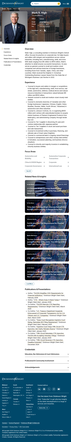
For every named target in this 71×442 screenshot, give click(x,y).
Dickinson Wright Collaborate (30, 423)
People (9, 8)
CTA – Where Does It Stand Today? (46, 300)
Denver (28, 390)
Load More (29, 283)
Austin (28, 387)
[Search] (32, 4)
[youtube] (58, 389)
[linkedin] (39, 389)
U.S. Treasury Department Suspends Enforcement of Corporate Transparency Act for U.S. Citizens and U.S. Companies (46, 313)
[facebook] (44, 389)
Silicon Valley (6, 417)
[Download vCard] (40, 30)
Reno (27, 400)
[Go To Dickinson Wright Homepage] (13, 3)
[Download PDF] (45, 30)
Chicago (4, 390)
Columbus (5, 392)
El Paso (28, 392)
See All (28, 171)
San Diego (5, 412)
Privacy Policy (14, 426)
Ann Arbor (5, 387)
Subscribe (42, 408)
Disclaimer (5, 426)
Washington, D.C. (18, 395)
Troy (3, 405)
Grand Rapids (6, 398)
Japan (29, 412)
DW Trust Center (24, 426)
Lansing (4, 400)
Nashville (15, 392)
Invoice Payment (14, 423)
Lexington (16, 390)
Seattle (4, 414)
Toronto (15, 401)
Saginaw (4, 403)
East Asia (28, 407)
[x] (49, 389)
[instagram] (54, 389)
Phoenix (28, 398)
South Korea (30, 414)
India (27, 417)
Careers (4, 423)
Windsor (15, 404)
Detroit (42, 19)
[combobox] (45, 4)
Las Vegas (29, 395)
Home (4, 8)
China (28, 409)
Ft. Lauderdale (17, 387)
